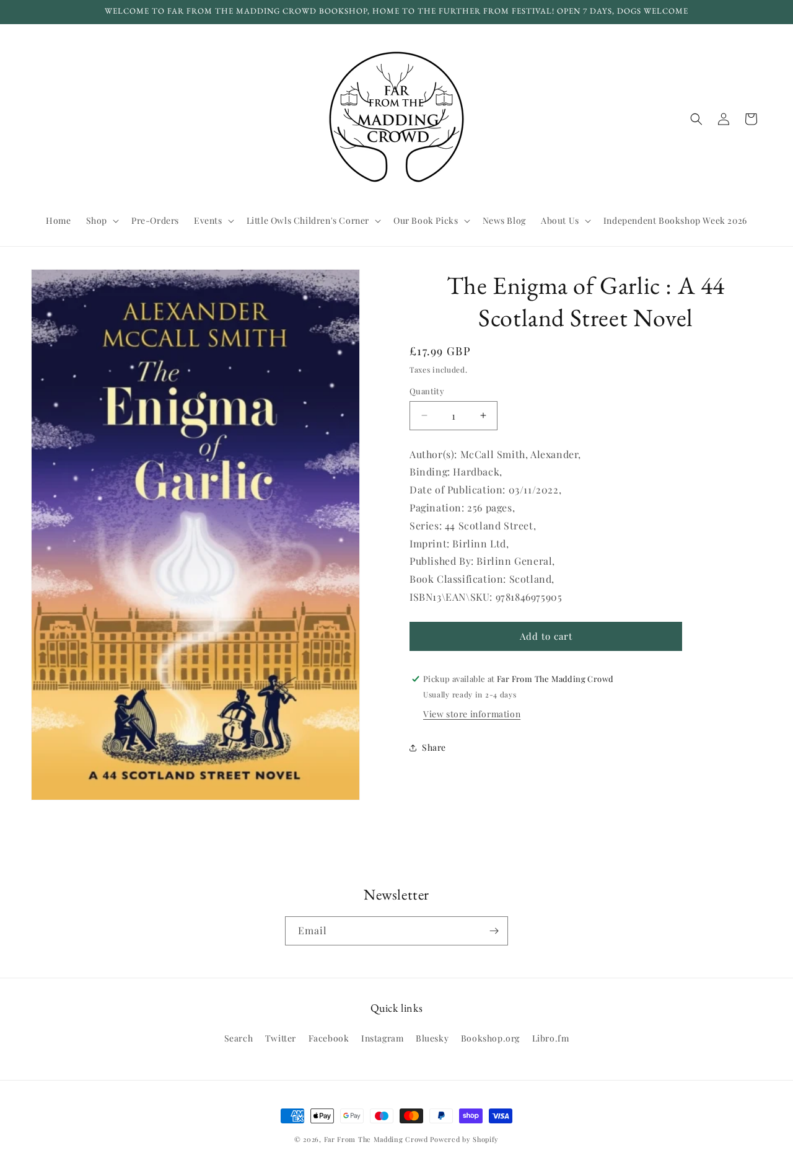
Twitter (280, 1038)
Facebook (329, 1038)
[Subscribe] (493, 930)
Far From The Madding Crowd (376, 1139)
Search (238, 1038)
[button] (101, 221)
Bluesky (432, 1038)
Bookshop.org (490, 1038)
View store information (471, 714)
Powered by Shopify (464, 1139)
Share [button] (434, 747)
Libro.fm (550, 1038)
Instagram (382, 1038)
